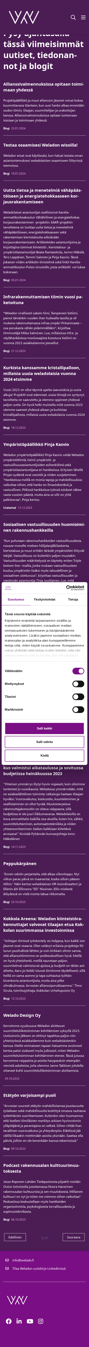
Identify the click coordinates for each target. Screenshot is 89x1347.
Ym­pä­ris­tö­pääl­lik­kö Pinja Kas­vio (36, 444)
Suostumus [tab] (16, 599)
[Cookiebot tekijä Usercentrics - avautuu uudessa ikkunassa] (66, 588)
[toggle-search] (73, 17)
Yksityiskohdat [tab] (44, 599)
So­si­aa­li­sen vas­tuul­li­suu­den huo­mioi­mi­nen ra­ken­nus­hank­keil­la (44, 527)
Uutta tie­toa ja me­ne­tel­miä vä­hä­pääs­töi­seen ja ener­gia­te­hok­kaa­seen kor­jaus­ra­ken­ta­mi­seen (42, 196)
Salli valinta (44, 742)
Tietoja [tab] (73, 599)
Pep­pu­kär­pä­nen (19, 863)
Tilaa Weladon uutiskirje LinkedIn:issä (39, 1268)
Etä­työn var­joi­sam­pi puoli (29, 1095)
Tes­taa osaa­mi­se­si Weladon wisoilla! (40, 145)
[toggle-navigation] (83, 17)
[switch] (78, 684)
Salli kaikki (44, 728)
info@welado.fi (23, 1260)
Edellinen (17, 1237)
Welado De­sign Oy (22, 1015)
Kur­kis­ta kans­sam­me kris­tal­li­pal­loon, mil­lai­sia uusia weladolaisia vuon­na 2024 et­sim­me (41, 373)
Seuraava (76, 1237)
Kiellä (45, 755)
